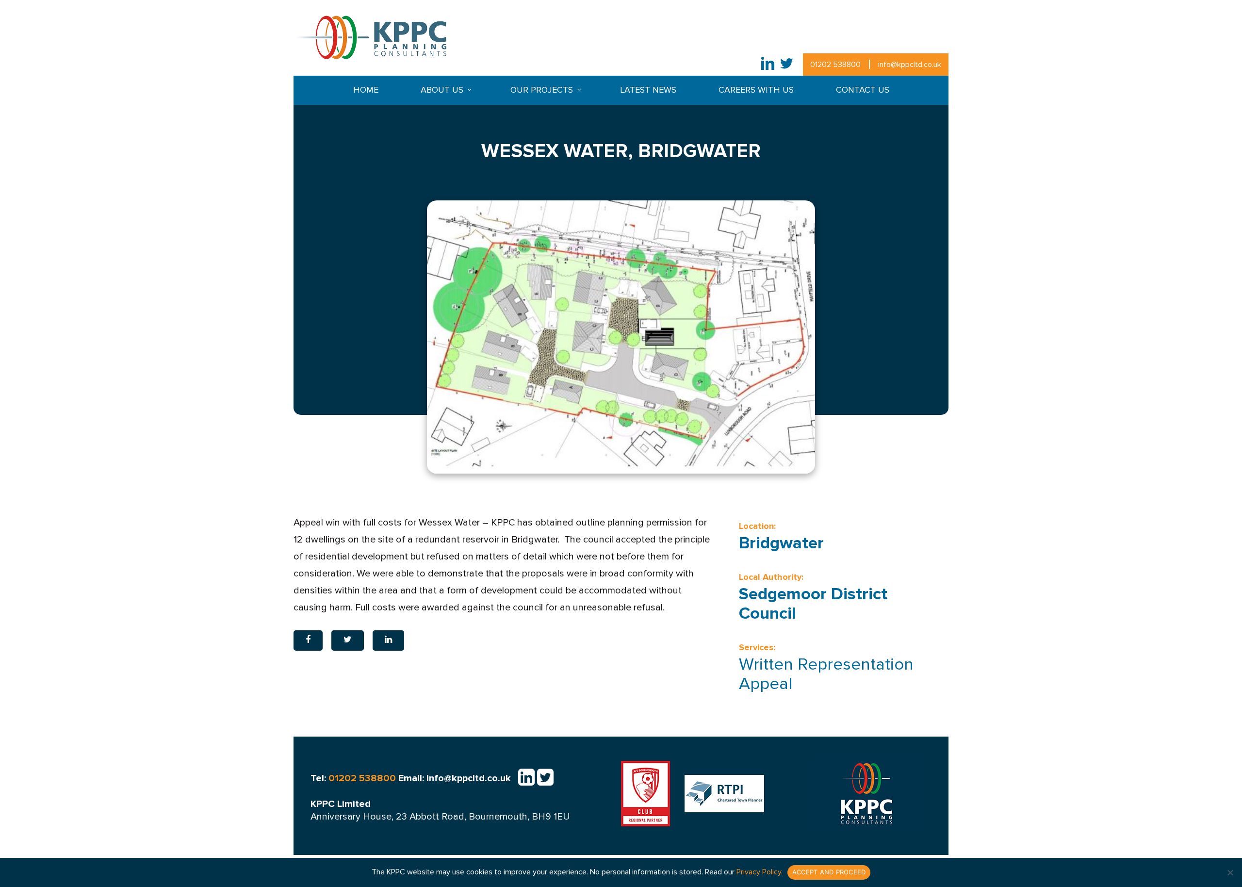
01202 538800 (835, 64)
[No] (1230, 872)
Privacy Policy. (759, 871)
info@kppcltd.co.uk (909, 64)
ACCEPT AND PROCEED (829, 872)
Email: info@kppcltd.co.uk (454, 778)
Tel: (353, 778)
